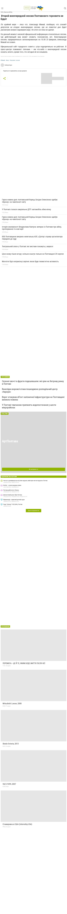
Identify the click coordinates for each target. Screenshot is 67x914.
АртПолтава (10, 441)
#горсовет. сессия (15, 60)
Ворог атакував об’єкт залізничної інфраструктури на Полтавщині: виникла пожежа (33, 398)
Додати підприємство (33, 510)
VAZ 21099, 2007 (9, 784)
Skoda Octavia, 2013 (11, 744)
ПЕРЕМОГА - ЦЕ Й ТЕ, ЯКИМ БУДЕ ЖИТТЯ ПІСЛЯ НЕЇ (24, 663)
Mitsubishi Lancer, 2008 (12, 703)
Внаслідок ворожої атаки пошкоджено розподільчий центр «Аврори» (30, 390)
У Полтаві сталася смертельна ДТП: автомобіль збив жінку (26, 209)
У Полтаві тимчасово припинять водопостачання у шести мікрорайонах (29, 406)
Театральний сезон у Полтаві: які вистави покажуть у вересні (27, 246)
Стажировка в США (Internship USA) (17, 824)
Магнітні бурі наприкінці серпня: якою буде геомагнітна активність (30, 261)
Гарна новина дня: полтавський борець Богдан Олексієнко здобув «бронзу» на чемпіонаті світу (29, 201)
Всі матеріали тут (33, 469)
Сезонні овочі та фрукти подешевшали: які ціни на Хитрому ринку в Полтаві (33, 382)
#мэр (7, 60)
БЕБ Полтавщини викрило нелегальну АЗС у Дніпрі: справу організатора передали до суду (32, 237)
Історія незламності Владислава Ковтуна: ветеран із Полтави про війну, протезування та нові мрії (32, 228)
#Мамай (3, 60)
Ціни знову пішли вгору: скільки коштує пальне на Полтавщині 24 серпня (33, 254)
